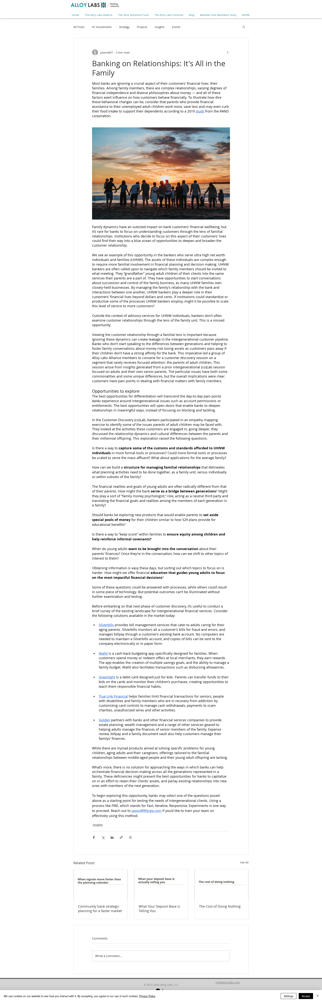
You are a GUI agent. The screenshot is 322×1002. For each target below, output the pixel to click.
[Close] (317, 996)
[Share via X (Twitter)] (103, 837)
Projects (142, 27)
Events (176, 27)
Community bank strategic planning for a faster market (100, 908)
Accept (306, 996)
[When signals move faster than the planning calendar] (100, 884)
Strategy (124, 27)
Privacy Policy (147, 996)
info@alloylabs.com (228, 982)
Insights (160, 27)
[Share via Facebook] (94, 837)
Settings (288, 996)
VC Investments (102, 27)
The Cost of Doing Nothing (220, 906)
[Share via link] (121, 837)
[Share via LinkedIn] (112, 837)
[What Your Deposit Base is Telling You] (161, 884)
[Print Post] (130, 837)
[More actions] (227, 52)
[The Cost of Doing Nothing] (221, 884)
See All (244, 862)
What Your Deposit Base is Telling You (159, 908)
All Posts (78, 27)
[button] (246, 14)
